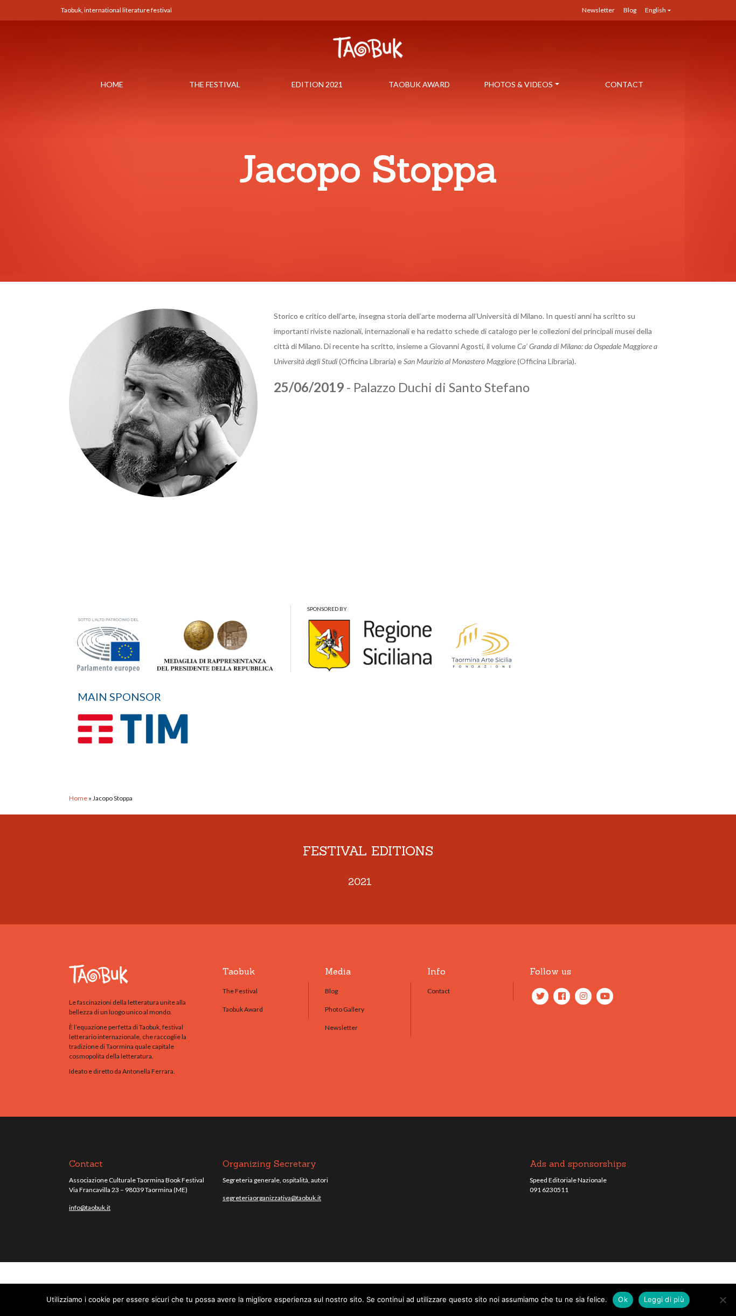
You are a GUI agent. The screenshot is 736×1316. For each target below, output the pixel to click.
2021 (360, 881)
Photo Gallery (344, 1009)
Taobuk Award (419, 84)
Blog (629, 10)
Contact (624, 84)
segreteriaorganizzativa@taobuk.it (272, 1198)
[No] (722, 1299)
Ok (623, 1299)
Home (112, 84)
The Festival (214, 84)
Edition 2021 (317, 84)
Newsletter (598, 10)
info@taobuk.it (89, 1207)
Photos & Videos (518, 84)
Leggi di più (664, 1299)
